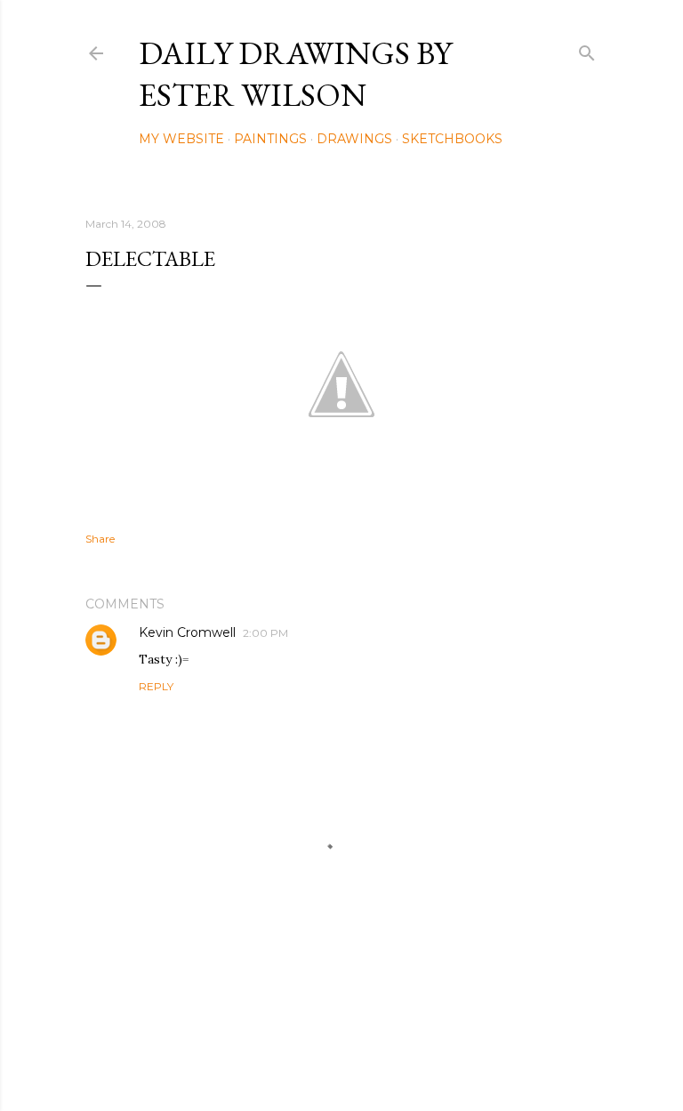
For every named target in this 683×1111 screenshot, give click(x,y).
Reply (156, 686)
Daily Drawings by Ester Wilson (295, 74)
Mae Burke (388, 1060)
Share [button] (100, 538)
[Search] (587, 49)
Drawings (354, 139)
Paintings (270, 139)
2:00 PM (265, 633)
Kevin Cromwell (187, 632)
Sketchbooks (452, 139)
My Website (181, 139)
